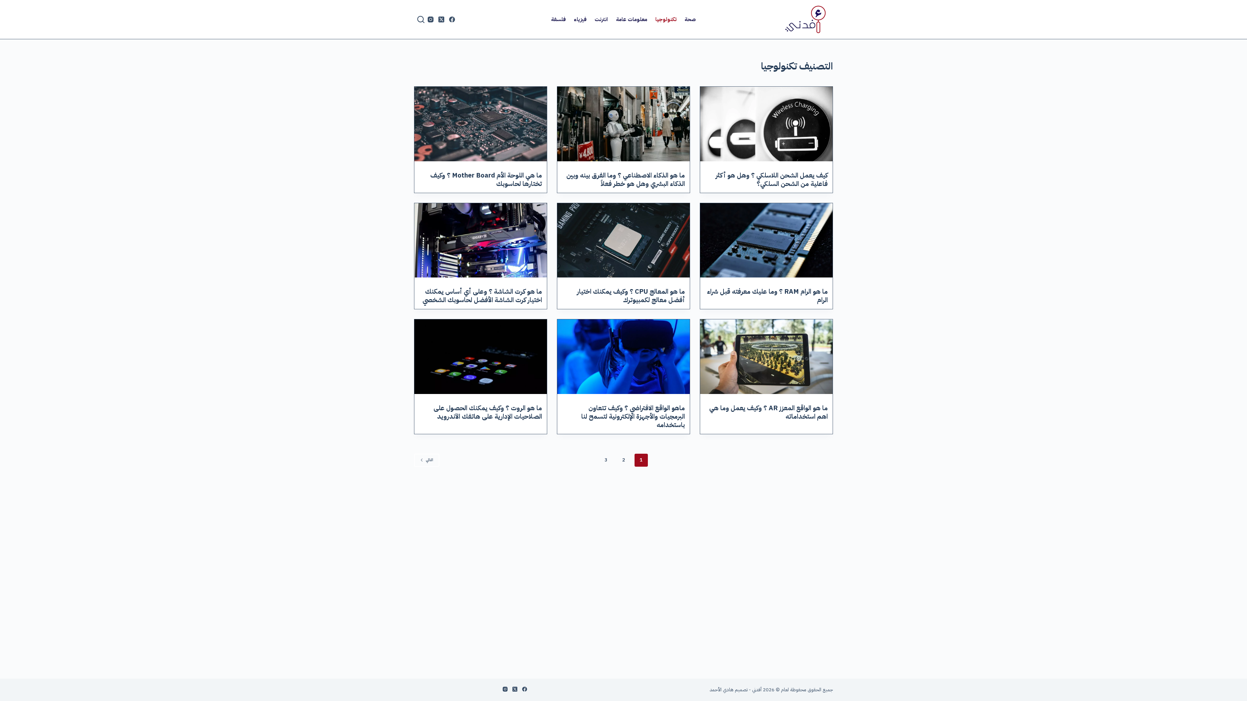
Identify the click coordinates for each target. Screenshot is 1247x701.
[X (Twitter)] (441, 19)
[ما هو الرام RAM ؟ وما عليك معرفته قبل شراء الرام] (766, 240)
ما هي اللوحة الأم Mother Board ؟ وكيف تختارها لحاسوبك (486, 179)
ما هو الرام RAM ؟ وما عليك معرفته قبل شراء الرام (767, 296)
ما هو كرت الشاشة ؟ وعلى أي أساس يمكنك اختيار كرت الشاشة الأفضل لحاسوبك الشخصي (482, 296)
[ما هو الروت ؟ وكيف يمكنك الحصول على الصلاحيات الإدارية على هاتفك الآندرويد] (480, 356)
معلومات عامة (631, 19)
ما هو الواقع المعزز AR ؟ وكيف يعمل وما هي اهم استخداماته (768, 412)
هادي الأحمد (722, 689)
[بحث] (420, 19)
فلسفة (558, 19)
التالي (429, 460)
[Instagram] (431, 19)
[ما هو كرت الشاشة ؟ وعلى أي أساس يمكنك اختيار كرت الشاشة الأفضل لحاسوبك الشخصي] (480, 240)
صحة (690, 19)
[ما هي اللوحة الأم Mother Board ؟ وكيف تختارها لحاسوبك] (480, 124)
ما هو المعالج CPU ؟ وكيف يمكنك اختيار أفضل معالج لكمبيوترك (631, 296)
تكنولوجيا (665, 19)
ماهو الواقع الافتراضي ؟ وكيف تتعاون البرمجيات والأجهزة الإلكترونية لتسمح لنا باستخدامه (633, 416)
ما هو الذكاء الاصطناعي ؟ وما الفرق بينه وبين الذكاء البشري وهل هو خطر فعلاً (625, 179)
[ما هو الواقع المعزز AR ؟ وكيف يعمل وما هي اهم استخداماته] (766, 356)
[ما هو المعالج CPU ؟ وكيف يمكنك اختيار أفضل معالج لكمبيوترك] (623, 240)
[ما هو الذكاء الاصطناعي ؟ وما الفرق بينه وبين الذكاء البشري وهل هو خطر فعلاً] (623, 124)
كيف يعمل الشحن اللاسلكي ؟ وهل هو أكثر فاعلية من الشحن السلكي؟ (772, 179)
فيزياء (580, 19)
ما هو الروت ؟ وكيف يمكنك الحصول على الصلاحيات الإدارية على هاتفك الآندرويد (488, 412)
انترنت (601, 19)
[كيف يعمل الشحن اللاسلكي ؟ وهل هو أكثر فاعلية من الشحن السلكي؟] (766, 124)
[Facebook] (452, 19)
